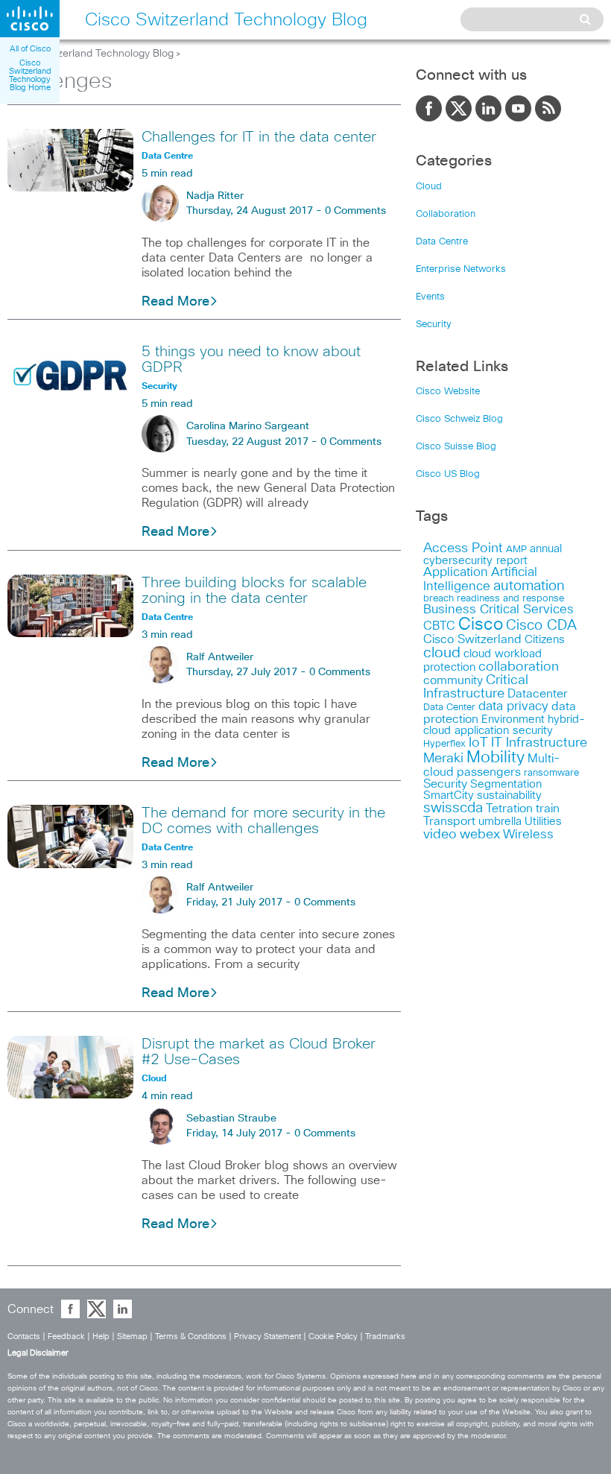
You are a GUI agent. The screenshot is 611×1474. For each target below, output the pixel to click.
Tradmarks (385, 1336)
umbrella (500, 821)
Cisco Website (448, 391)
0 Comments (355, 211)
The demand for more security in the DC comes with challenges (263, 821)
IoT (478, 743)
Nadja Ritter (215, 196)
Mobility (495, 758)
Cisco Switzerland (472, 639)
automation (529, 586)
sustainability (509, 795)
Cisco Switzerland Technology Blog (90, 53)
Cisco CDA (541, 626)
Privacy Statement (267, 1336)
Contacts (23, 1336)
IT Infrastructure (539, 743)
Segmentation (506, 784)
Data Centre (442, 242)
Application (455, 572)
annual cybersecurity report (492, 554)
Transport (449, 821)
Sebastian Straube (231, 1118)
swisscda (453, 808)
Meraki (443, 758)
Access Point (463, 548)
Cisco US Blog (448, 474)
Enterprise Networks (461, 269)
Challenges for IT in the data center (259, 137)
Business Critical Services (498, 610)
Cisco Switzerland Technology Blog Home (30, 75)
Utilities (543, 821)
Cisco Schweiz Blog (459, 419)
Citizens (545, 639)
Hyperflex (444, 744)
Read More (175, 302)
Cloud (429, 187)
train (548, 809)
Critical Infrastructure (475, 687)
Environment (513, 719)
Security (434, 324)
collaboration (518, 667)
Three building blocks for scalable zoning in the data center (254, 590)
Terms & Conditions (191, 1336)
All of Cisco (30, 49)
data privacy (513, 706)
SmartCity (448, 795)
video (440, 834)
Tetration (509, 809)
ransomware (551, 773)
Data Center (449, 707)
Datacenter (537, 694)
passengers (489, 772)
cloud (441, 652)
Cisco (480, 624)
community (453, 680)
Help (101, 1336)
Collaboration (445, 214)
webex (480, 834)
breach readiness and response (493, 598)
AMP (516, 549)
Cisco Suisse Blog (456, 447)
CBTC (439, 626)
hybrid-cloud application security (504, 725)
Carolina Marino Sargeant (247, 426)
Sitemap (132, 1336)
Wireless (528, 835)
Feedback (66, 1336)
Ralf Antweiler (219, 657)
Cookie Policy (333, 1336)
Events (430, 297)
